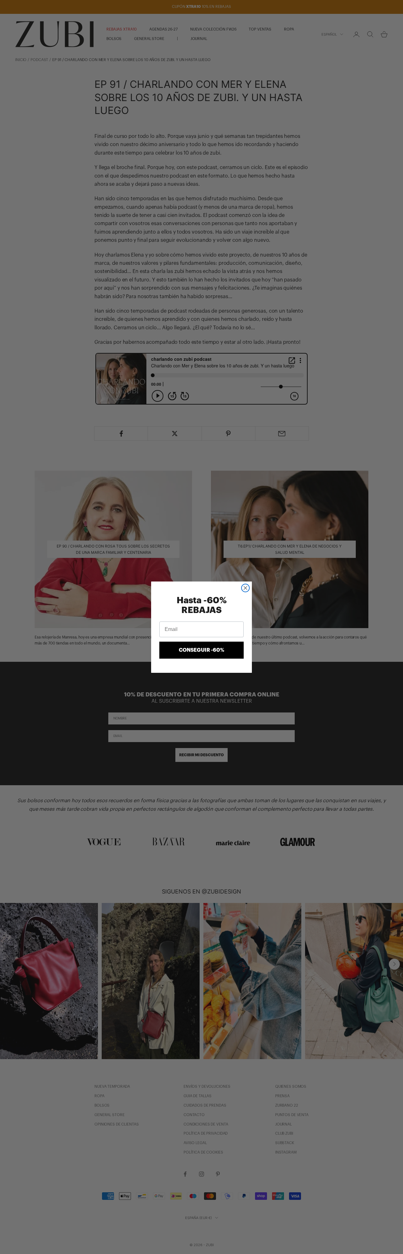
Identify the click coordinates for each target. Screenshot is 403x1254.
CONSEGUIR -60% (201, 650)
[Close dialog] (245, 588)
